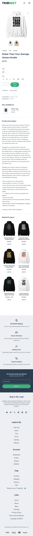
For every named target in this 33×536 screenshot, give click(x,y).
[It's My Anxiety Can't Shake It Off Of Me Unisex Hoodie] (9, 284)
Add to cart (15, 84)
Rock (16, 437)
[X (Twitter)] (22, 412)
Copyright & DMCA (16, 519)
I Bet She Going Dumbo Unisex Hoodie (9, 266)
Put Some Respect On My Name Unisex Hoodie (9, 239)
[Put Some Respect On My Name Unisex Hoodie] (9, 228)
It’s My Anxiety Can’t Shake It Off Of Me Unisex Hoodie (9, 295)
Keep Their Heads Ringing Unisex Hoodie (23, 238)
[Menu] (29, 3)
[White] (6, 72)
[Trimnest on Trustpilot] (16, 488)
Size (3, 76)
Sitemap (16, 509)
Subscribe (16, 386)
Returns (16, 482)
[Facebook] (10, 412)
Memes (16, 443)
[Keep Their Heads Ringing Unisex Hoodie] (23, 228)
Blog (16, 506)
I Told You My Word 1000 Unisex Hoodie (24, 294)
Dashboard (16, 455)
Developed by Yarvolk (9, 527)
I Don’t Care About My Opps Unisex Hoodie (23, 266)
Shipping (16, 479)
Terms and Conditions (16, 516)
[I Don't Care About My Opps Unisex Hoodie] (23, 256)
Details (16, 461)
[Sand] (3, 72)
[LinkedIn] (26, 412)
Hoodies (12, 96)
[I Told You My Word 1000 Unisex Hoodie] (23, 284)
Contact (16, 476)
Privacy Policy (16, 512)
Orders (16, 458)
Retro (16, 430)
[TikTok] (14, 412)
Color (3, 69)
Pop (12, 297)
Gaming (16, 440)
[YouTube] (18, 412)
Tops (16, 96)
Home (16, 500)
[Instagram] (6, 412)
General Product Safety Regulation (12, 209)
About (16, 503)
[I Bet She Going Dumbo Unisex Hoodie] (9, 256)
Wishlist (16, 464)
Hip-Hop (11, 98)
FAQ (16, 485)
